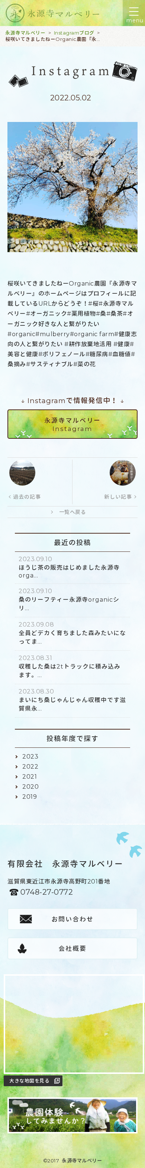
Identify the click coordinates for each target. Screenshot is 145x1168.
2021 (29, 776)
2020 (30, 786)
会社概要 (72, 948)
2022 (30, 766)
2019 (29, 796)
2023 (30, 756)
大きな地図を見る (29, 1081)
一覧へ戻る (72, 512)
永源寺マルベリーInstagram (72, 424)
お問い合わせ (72, 919)
